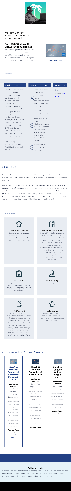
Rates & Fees (8, 73)
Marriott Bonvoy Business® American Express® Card (13, 373)
